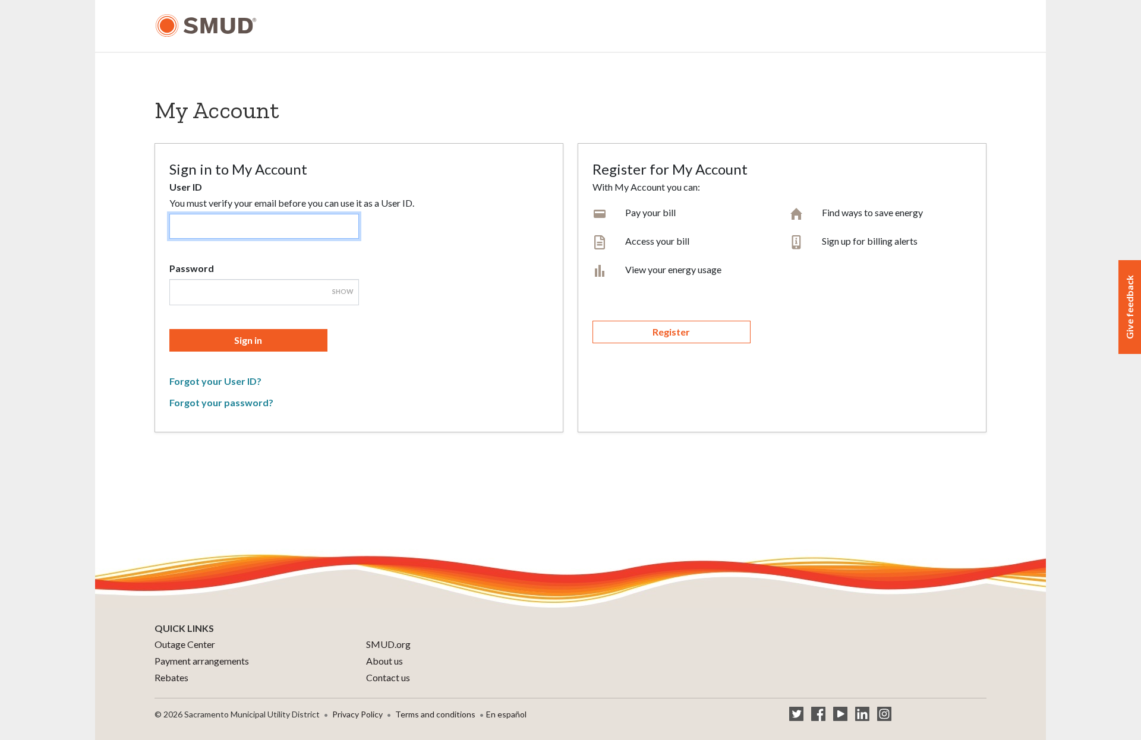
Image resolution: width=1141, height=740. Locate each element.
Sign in (248, 340)
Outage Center (185, 644)
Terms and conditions (435, 714)
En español (506, 714)
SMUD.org (388, 644)
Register (671, 331)
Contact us (388, 677)
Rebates (171, 677)
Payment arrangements (202, 660)
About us (384, 660)
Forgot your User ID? (215, 381)
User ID (185, 186)
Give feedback (1129, 307)
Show (343, 291)
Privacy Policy (357, 714)
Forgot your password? (221, 402)
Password (191, 268)
